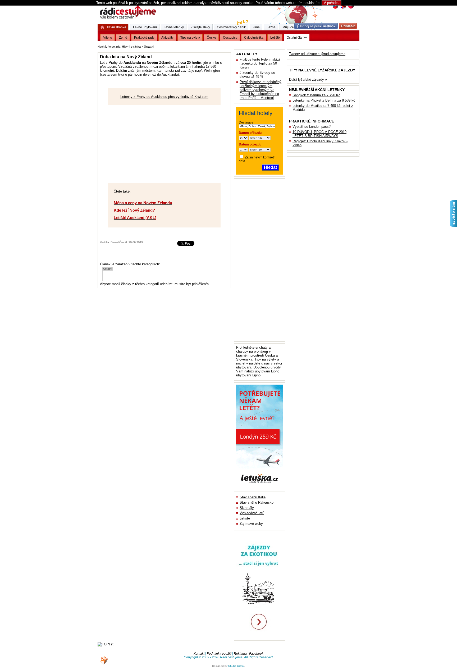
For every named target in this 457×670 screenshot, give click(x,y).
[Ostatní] (108, 269)
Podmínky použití (219, 653)
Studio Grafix (236, 665)
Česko (211, 37)
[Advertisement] (221, 46)
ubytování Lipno (248, 375)
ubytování (243, 367)
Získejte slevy (200, 27)
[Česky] (335, 8)
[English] (343, 8)
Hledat (270, 167)
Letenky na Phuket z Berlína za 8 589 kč (324, 100)
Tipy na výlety (190, 37)
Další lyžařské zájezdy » (308, 79)
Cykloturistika (253, 37)
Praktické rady (144, 37)
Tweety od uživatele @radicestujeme (317, 54)
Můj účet (288, 27)
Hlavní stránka (131, 46)
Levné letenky (174, 27)
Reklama (240, 653)
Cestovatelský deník (231, 27)
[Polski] (351, 8)
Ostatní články (297, 37)
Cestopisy (230, 37)
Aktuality (167, 37)
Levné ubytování (145, 27)
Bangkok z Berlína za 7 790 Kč (316, 95)
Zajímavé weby (251, 524)
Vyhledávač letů (252, 513)
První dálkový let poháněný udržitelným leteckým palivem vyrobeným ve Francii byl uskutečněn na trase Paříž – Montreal (260, 90)
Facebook (256, 653)
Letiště (245, 518)
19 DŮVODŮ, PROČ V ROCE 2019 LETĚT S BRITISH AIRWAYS (319, 134)
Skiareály (247, 508)
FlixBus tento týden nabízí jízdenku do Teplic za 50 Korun (260, 63)
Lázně (271, 27)
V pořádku (331, 3)
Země (123, 37)
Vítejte (107, 37)
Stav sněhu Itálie (253, 497)
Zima (256, 27)
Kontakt (199, 653)
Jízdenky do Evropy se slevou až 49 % (257, 75)
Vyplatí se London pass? (312, 127)
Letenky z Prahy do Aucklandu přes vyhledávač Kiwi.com (164, 97)
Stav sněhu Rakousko (256, 502)
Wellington (212, 70)
